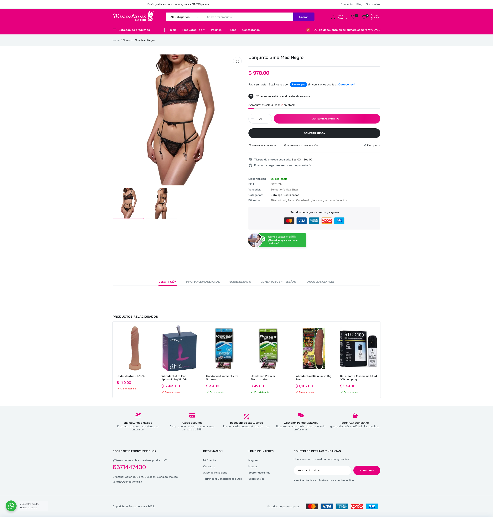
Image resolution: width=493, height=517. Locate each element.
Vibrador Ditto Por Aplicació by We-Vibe (175, 377)
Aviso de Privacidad (215, 472)
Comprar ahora (314, 133)
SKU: (251, 184)
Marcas (253, 466)
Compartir (373, 145)
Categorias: (255, 195)
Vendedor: (254, 189)
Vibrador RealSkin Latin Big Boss (313, 377)
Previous (112, 359)
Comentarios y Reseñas (278, 281)
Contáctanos (251, 30)
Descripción (167, 281)
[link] (150, 331)
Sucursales (373, 4)
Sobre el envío (240, 281)
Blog (359, 4)
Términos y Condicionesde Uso (222, 478)
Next (380, 359)
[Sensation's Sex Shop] (133, 17)
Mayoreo (253, 460)
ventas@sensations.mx (127, 481)
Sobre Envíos (256, 478)
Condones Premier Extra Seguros (222, 377)
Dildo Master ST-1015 (131, 376)
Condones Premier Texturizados (263, 377)
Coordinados (291, 195)
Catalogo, (277, 195)
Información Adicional (203, 281)
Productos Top (192, 30)
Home (116, 40)
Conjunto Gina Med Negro (276, 57)
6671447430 (129, 467)
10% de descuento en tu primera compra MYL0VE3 (346, 29)
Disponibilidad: (257, 178)
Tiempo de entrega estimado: (272, 159)
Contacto (347, 4)
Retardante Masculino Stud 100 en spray (358, 377)
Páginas (216, 30)
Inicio (173, 30)
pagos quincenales (320, 281)
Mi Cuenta (209, 460)
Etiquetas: (254, 200)
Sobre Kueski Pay (259, 472)
